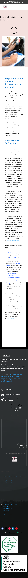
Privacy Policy (5, 510)
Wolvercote (19, 378)
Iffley (21, 374)
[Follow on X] (6, 528)
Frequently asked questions (9, 514)
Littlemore (11, 376)
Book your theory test (9, 480)
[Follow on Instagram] (9, 528)
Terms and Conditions (7, 508)
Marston (17, 376)
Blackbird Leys (5, 376)
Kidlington (4, 380)
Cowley (18, 374)
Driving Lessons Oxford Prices (9, 504)
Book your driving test (9, 482)
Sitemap (4, 512)
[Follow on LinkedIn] (13, 528)
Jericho (10, 378)
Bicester (20, 380)
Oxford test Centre (8, 484)
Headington (13, 374)
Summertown (4, 378)
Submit (22, 445)
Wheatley (9, 380)
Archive (4, 516)
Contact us (5, 506)
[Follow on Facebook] (2, 528)
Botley (14, 378)
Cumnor (3, 381)
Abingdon (14, 380)
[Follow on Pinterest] (16, 528)
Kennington (9, 381)
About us (4, 518)
